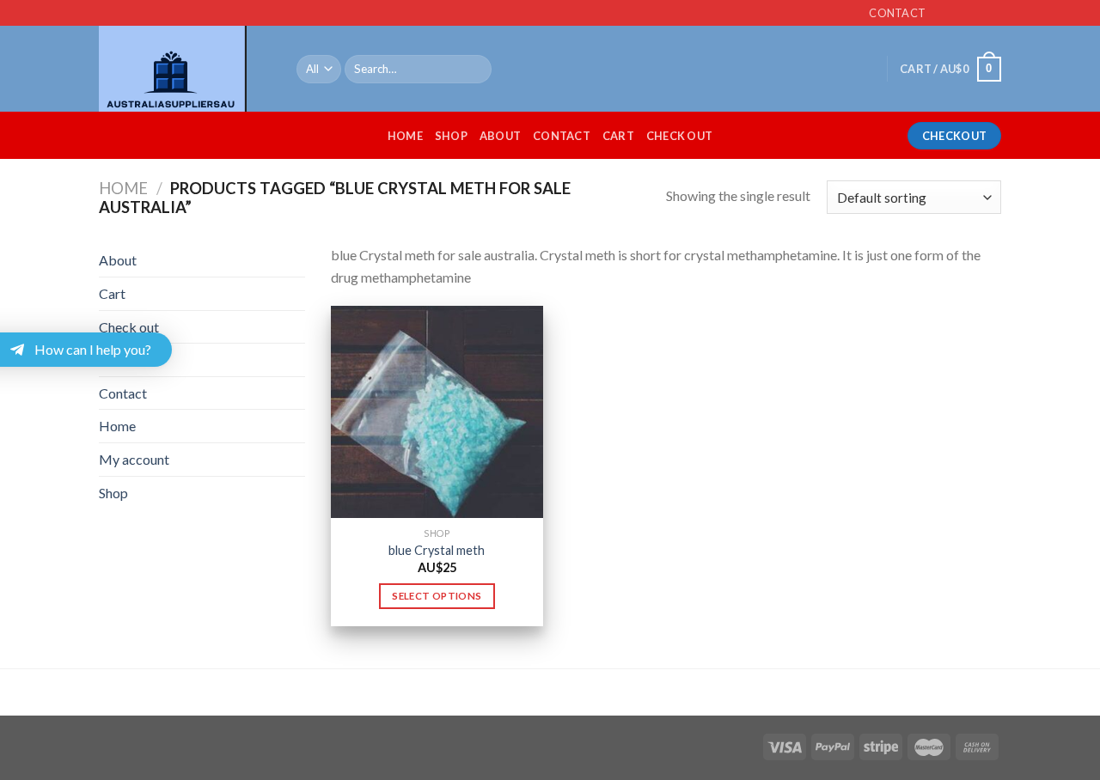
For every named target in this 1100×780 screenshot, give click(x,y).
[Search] (475, 69)
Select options (436, 595)
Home (405, 136)
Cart (618, 136)
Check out (679, 136)
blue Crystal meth (436, 550)
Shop (451, 136)
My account (134, 459)
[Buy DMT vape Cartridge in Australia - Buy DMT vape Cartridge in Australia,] (185, 69)
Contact (561, 136)
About (500, 136)
